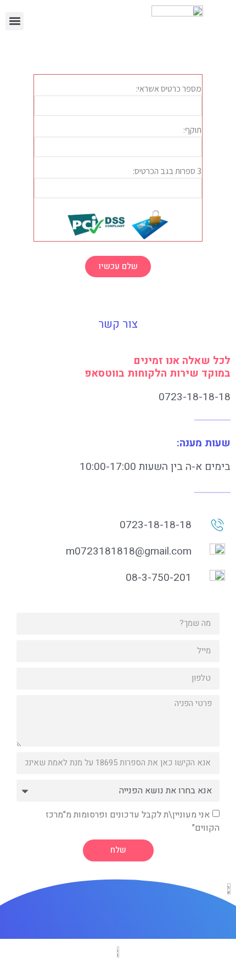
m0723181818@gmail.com (129, 551)
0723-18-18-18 (195, 397)
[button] (14, 21)
